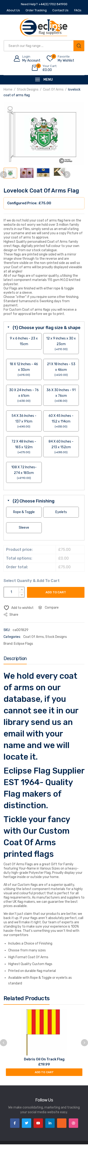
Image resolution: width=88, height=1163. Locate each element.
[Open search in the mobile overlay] (44, 46)
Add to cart (56, 592)
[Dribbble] (73, 1123)
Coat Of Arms (53, 90)
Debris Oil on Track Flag (44, 1059)
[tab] (15, 659)
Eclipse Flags (23, 644)
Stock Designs (27, 90)
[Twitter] (26, 1123)
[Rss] (61, 1123)
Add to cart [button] (44, 1072)
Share (13, 615)
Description (15, 658)
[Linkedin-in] (50, 1123)
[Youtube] (38, 1123)
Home (8, 90)
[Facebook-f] (14, 1123)
